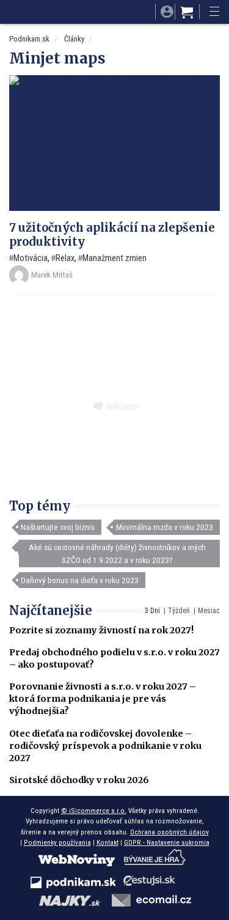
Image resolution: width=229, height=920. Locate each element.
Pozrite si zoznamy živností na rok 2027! (101, 630)
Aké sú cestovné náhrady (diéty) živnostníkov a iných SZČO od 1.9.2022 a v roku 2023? (117, 553)
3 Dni (152, 610)
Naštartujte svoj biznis (58, 527)
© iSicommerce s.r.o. (93, 810)
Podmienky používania (57, 842)
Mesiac (209, 610)
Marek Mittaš (52, 274)
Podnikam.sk (29, 38)
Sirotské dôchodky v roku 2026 (79, 780)
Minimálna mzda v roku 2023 (164, 527)
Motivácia (30, 258)
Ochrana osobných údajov (169, 832)
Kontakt (107, 842)
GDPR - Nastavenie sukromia (166, 842)
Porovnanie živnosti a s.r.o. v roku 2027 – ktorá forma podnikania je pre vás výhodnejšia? (102, 698)
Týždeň (179, 610)
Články (74, 38)
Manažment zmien (114, 258)
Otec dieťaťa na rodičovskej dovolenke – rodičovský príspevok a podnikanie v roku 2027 (105, 746)
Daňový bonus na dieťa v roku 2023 (80, 580)
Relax (65, 258)
